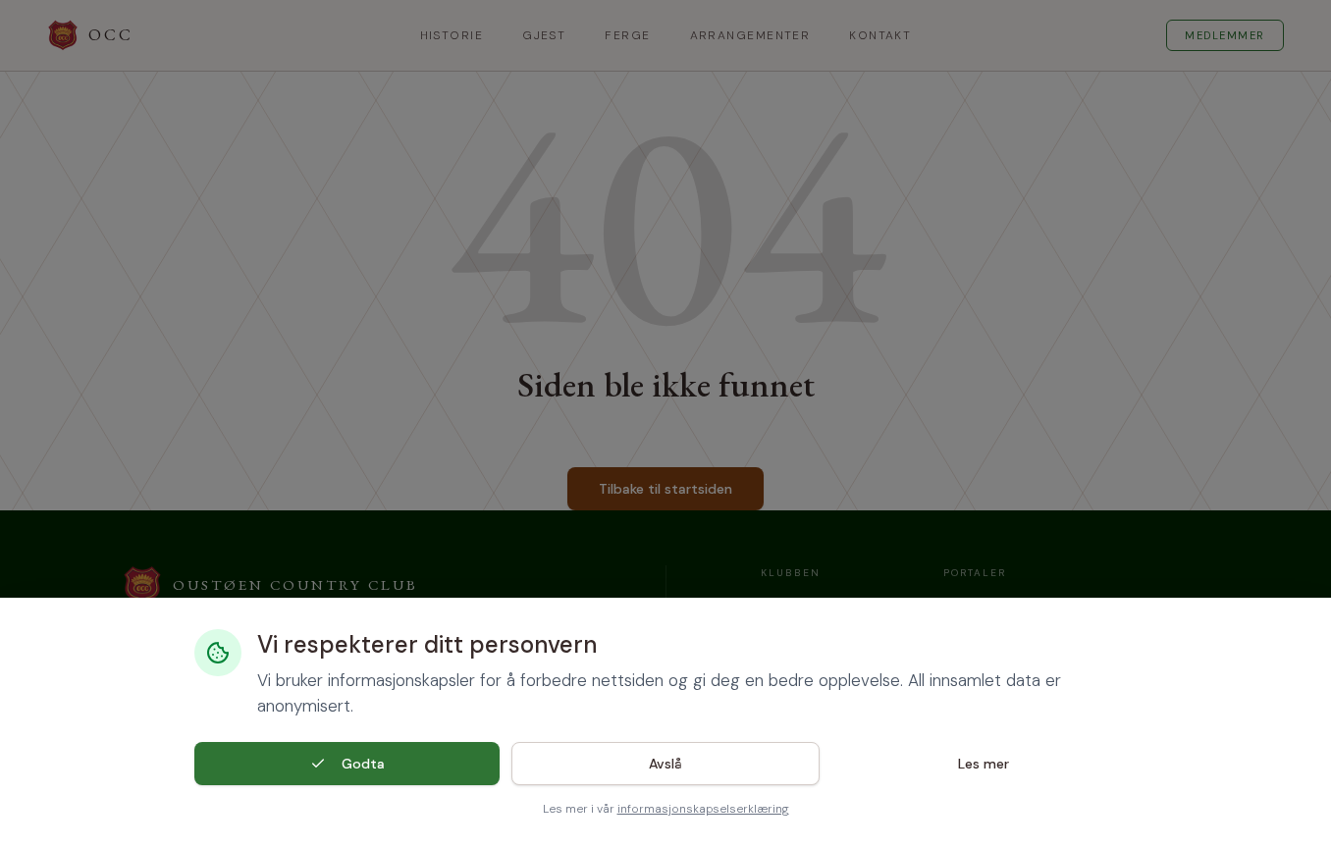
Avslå (665, 763)
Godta (363, 763)
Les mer (983, 763)
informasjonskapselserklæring (703, 809)
